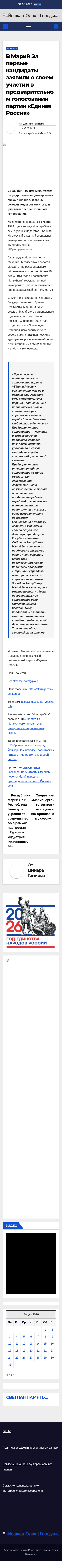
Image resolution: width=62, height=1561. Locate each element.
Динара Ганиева (33, 123)
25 (16, 1357)
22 (45, 1350)
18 (16, 1350)
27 (31, 1357)
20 (31, 1350)
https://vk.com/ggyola (25, 681)
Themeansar (31, 1554)
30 (52, 1357)
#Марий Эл (45, 133)
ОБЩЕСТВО (12, 49)
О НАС (7, 1431)
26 (23, 1357)
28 (38, 1357)
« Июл (10, 1374)
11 (17, 1343)
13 (31, 1343)
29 (45, 1357)
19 (23, 1350)
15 (45, 1343)
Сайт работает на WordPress (19, 1550)
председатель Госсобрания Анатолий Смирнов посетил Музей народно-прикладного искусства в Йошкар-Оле (29, 776)
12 (23, 1343)
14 (38, 1343)
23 (52, 1350)
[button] (50, 26)
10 (9, 1343)
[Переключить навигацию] (28, 26)
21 (38, 1350)
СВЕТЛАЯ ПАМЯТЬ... (27, 1397)
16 (52, 1343)
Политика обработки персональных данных (30, 1447)
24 (9, 1357)
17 (9, 1350)
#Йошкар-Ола (28, 133)
